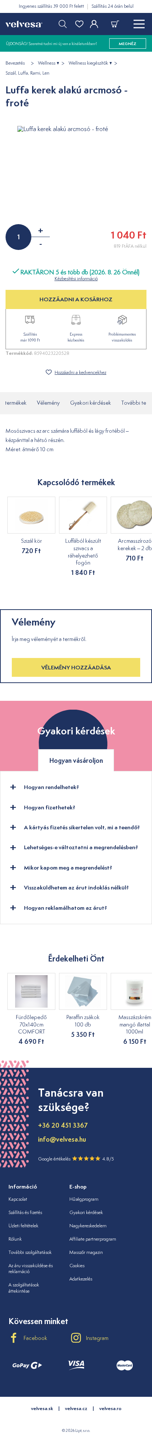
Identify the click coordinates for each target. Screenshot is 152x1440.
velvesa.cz (76, 1408)
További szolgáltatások (30, 1252)
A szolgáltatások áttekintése (23, 1288)
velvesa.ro (110, 1408)
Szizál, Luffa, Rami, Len (27, 73)
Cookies (76, 1265)
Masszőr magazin (86, 1252)
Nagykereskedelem (88, 1226)
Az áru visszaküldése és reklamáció (30, 1268)
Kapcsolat (17, 1199)
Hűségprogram (84, 1199)
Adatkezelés (80, 1279)
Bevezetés (15, 63)
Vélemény (48, 402)
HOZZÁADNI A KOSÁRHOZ (76, 299)
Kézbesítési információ (76, 278)
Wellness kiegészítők (88, 63)
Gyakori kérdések (90, 402)
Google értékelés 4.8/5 (76, 1159)
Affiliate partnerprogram (92, 1239)
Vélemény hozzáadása (76, 667)
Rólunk (15, 1239)
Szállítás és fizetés (25, 1212)
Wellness (46, 63)
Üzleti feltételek (23, 1226)
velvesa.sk (42, 1408)
